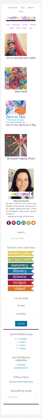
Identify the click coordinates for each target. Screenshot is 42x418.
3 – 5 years (21, 345)
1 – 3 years (21, 342)
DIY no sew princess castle (21, 58)
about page (18, 216)
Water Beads (21, 91)
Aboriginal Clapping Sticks (21, 158)
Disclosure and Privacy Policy (21, 382)
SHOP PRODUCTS (21, 368)
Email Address (21, 314)
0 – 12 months (21, 339)
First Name (21, 305)
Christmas (21, 365)
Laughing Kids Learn (21, 18)
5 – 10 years (21, 348)
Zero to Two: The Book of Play (21, 125)
